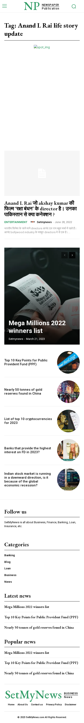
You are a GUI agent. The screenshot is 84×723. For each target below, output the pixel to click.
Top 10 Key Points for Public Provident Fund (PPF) (26, 362)
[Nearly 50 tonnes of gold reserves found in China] (68, 391)
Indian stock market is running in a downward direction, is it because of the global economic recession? (27, 479)
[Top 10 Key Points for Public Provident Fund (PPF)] (68, 362)
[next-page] (72, 255)
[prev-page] (64, 255)
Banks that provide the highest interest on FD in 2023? (27, 450)
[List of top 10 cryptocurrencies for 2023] (68, 421)
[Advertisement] (42, 94)
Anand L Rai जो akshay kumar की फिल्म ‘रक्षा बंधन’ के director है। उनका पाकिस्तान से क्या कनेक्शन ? (40, 209)
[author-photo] (33, 222)
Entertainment (15, 222)
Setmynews (44, 222)
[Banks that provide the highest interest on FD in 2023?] (68, 450)
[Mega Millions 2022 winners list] (42, 296)
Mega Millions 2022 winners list (37, 326)
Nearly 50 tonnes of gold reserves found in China (23, 391)
